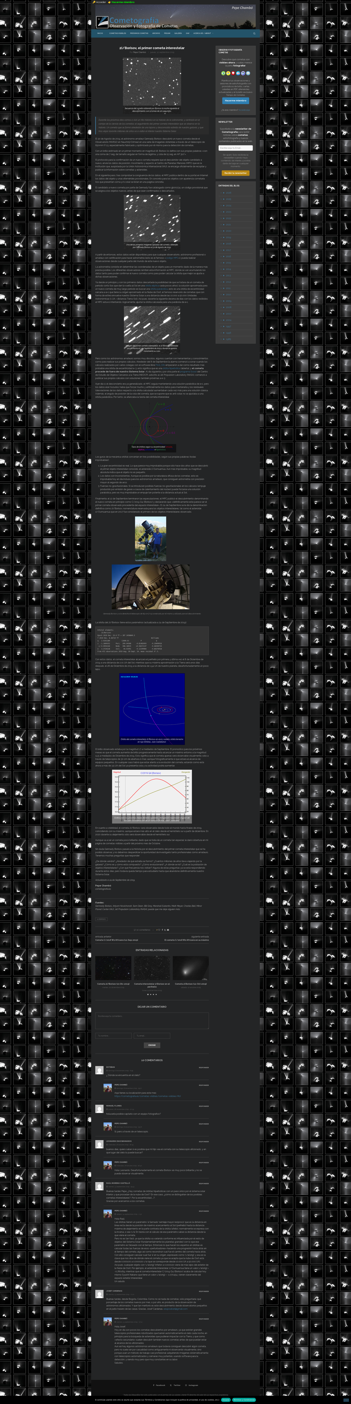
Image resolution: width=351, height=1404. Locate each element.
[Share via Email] (168, 930)
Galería (178, 33)
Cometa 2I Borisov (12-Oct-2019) (191, 984)
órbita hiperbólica (171, 368)
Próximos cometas (139, 33)
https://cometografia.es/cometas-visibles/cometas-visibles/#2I (147, 1096)
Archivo (156, 33)
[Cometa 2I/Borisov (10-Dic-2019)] (113, 968)
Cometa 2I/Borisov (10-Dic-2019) (113, 984)
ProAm (167, 33)
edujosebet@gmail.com (176, 1309)
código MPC (172, 258)
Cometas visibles (116, 33)
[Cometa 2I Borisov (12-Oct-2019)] (191, 968)
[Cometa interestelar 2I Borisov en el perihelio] (152, 968)
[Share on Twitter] (165, 930)
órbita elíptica (152, 285)
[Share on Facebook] (162, 930)
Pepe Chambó (139, 52)
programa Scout (188, 371)
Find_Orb (160, 365)
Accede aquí (244, 110)
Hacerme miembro (235, 100)
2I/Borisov (101, 919)
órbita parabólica (159, 289)
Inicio (100, 33)
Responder (204, 1067)
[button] (99, 975)
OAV (187, 33)
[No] (346, 1400)
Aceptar (225, 1400)
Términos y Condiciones (244, 1400)
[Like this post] (159, 930)
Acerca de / (202, 33)
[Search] (254, 33)
